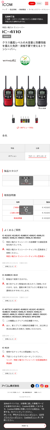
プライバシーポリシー (28, 414)
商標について (37, 392)
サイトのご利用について (13, 392)
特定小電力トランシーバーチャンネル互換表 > (25, 256)
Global (39, 3)
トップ (4, 9)
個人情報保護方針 (27, 392)
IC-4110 (26, 183)
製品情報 (13, 9)
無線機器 (22, 9)
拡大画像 (43, 108)
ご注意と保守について (18, 213)
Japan (32, 3)
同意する (25, 426)
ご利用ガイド (18, 207)
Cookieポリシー (31, 417)
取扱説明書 (18, 218)
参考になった (9, 266)
